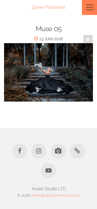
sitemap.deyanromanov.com (55, 195)
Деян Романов (48, 7)
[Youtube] (48, 170)
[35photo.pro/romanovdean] (58, 151)
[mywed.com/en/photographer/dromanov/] (77, 151)
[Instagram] (38, 151)
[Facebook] (19, 151)
